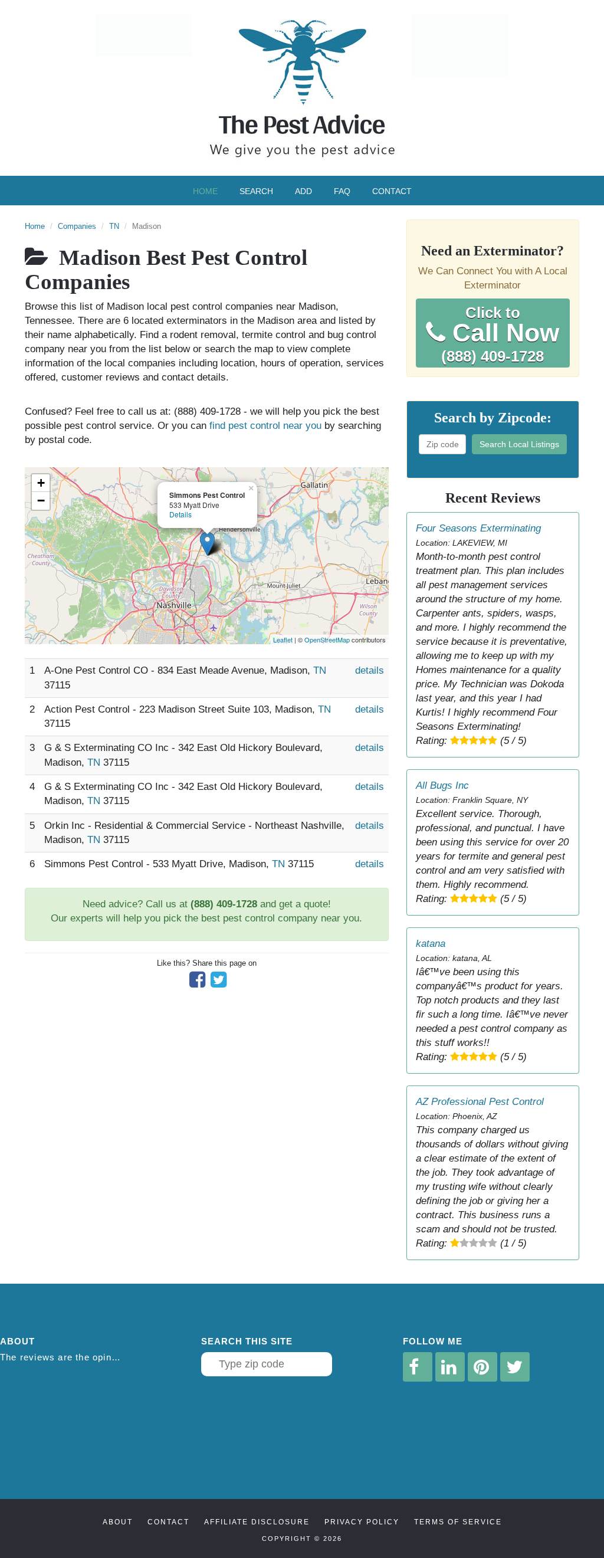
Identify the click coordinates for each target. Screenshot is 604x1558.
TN (114, 226)
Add (303, 191)
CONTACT (168, 1522)
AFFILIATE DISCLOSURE (257, 1522)
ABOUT (118, 1522)
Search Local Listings (519, 444)
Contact (392, 191)
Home (205, 191)
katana (430, 943)
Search (256, 191)
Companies (77, 226)
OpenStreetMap (327, 639)
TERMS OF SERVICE (458, 1522)
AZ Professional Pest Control (480, 1101)
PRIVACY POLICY (361, 1522)
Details (180, 514)
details (369, 670)
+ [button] (41, 482)
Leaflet (283, 639)
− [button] (41, 500)
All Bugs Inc (442, 785)
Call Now (500, 334)
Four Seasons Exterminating (478, 528)
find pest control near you (265, 425)
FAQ (342, 191)
